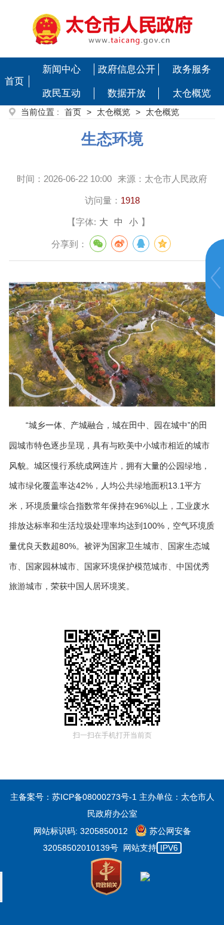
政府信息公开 (126, 69)
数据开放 (127, 93)
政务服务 (192, 69)
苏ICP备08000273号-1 (94, 797)
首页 (14, 81)
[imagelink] (112, 28)
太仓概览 (192, 93)
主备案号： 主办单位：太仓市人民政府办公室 (112, 805)
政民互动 (61, 93)
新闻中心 (61, 69)
